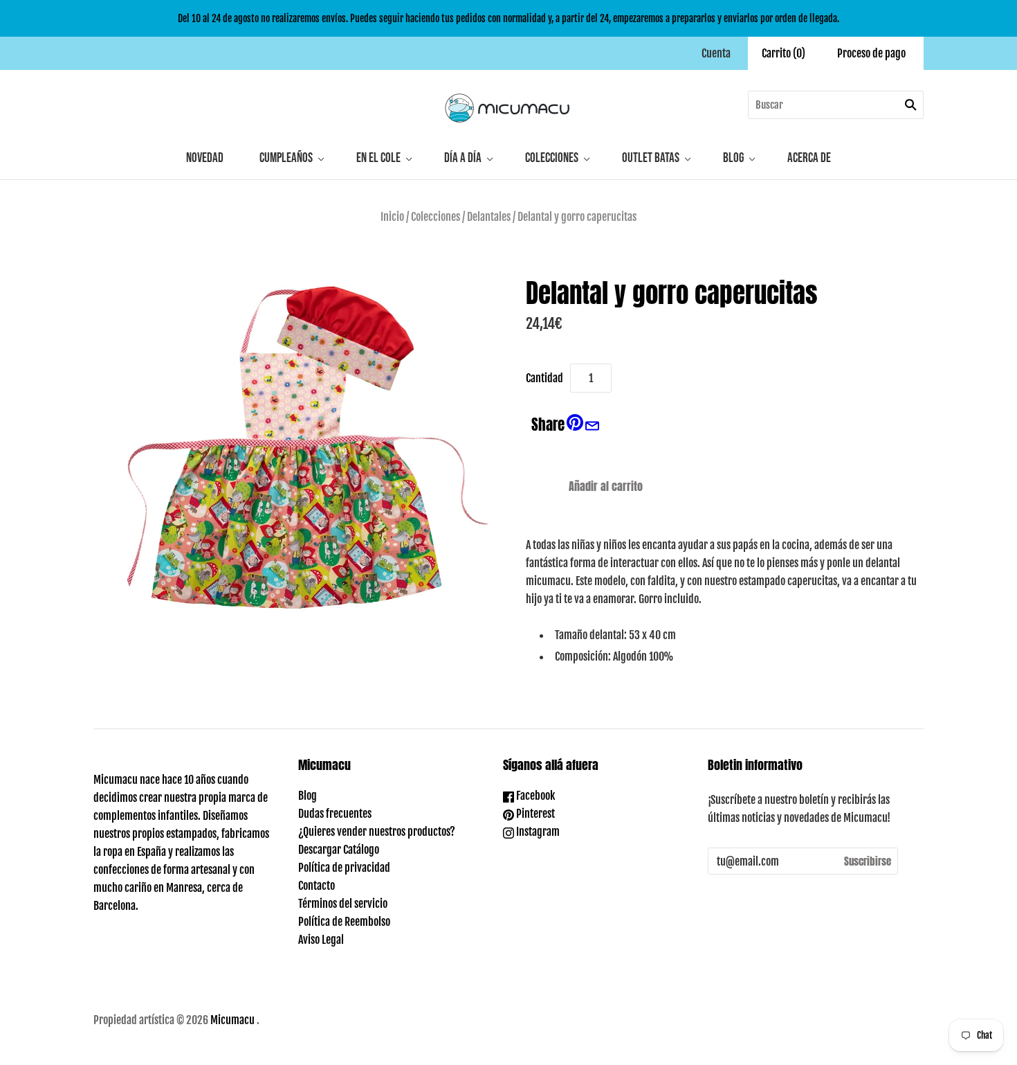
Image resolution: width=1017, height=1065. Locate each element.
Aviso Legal (321, 940)
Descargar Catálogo (338, 850)
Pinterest (534, 814)
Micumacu (232, 1020)
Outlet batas (650, 158)
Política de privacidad (344, 868)
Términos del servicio (342, 904)
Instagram (537, 832)
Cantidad (544, 378)
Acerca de (809, 158)
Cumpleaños (286, 158)
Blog (733, 158)
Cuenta (716, 53)
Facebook (534, 796)
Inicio (392, 217)
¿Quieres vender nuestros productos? (376, 832)
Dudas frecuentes (335, 814)
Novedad (204, 158)
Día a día (463, 158)
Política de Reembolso (344, 922)
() (783, 53)
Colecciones (551, 158)
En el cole (378, 158)
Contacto (316, 886)
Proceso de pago (871, 53)
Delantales (489, 217)
